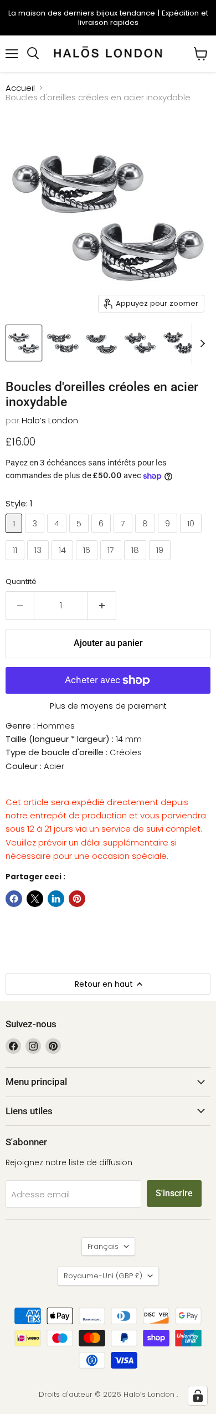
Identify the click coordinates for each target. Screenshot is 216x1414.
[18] (136, 562)
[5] (80, 535)
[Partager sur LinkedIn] (56, 898)
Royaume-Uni (103, 1275)
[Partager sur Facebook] (14, 898)
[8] (146, 535)
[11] (16, 562)
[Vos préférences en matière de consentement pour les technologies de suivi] (197, 1395)
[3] (36, 535)
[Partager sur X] (35, 898)
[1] (15, 535)
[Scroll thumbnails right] (200, 343)
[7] (124, 535)
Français (103, 1246)
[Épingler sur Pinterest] (77, 898)
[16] (88, 562)
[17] (112, 562)
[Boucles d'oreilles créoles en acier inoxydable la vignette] (24, 343)
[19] (161, 562)
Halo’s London (50, 420)
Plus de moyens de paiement (108, 705)
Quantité (21, 581)
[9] (169, 535)
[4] (58, 535)
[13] (39, 562)
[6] (102, 535)
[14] (64, 562)
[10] (192, 535)
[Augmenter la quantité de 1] (102, 605)
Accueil (20, 88)
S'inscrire (174, 1193)
